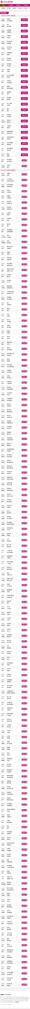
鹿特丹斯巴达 (10, 246)
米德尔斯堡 (9, 82)
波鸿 (8, 659)
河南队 (8, 670)
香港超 (3, 541)
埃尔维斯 (9, 64)
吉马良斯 (9, 905)
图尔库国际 (9, 935)
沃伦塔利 (9, 980)
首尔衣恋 (9, 640)
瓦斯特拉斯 (9, 758)
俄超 (2, 138)
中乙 (2, 546)
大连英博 (9, 771)
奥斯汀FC (9, 443)
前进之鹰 (9, 601)
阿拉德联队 (9, 159)
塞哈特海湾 (9, 286)
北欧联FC (9, 816)
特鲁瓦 (8, 331)
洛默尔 (8, 871)
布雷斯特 (9, 304)
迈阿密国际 (9, 426)
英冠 (2, 60)
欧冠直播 (3, 8)
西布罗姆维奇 (10, 663)
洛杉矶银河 (9, 400)
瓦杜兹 (8, 754)
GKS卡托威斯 (10, 972)
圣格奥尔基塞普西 (11, 809)
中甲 (2, 653)
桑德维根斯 (9, 957)
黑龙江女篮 (9, 580)
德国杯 (3, 20)
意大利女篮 (9, 47)
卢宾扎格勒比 (10, 794)
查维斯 (8, 584)
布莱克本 (9, 80)
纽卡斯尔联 (9, 983)
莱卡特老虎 (9, 518)
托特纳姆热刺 (10, 231)
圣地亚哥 (9, 488)
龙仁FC (8, 631)
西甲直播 (9, 8)
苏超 (2, 254)
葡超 (2, 127)
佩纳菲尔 (9, 798)
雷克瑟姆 (9, 114)
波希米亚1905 (10, 293)
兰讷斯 (8, 732)
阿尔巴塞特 (9, 263)
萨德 (8, 235)
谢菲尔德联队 (10, 88)
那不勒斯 (9, 327)
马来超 (3, 574)
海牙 (8, 603)
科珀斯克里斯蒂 (10, 449)
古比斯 (8, 736)
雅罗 (8, 109)
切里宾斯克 (9, 805)
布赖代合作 (9, 209)
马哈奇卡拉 (9, 921)
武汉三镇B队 (10, 685)
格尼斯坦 (9, 766)
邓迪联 (8, 252)
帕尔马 (8, 319)
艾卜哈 (8, 282)
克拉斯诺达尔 (10, 923)
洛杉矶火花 (9, 466)
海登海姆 (9, 648)
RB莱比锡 (9, 192)
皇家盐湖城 (9, 411)
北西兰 (8, 591)
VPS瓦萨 (9, 65)
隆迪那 (8, 361)
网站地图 (17, 1002)
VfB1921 (9, 837)
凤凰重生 (9, 507)
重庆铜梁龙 (9, 770)
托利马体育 (9, 364)
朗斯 (8, 154)
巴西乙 (3, 361)
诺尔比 (8, 955)
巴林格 (8, 848)
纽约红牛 (9, 415)
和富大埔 (9, 541)
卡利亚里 (9, 321)
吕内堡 (8, 19)
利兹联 (8, 105)
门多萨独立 (9, 383)
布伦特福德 (9, 229)
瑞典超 (3, 743)
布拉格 (8, 815)
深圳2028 (9, 567)
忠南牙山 (9, 629)
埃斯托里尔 (9, 257)
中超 (2, 670)
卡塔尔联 (3, 237)
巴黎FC (8, 332)
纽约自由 (9, 387)
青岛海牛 (9, 726)
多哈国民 (9, 237)
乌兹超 (3, 889)
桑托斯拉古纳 (10, 462)
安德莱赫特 (9, 679)
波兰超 (3, 794)
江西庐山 (9, 558)
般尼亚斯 (9, 882)
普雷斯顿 (9, 92)
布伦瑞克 (9, 854)
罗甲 (2, 161)
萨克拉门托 (9, 505)
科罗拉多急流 (10, 490)
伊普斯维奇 (9, 52)
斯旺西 (8, 86)
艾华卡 (8, 344)
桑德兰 (8, 54)
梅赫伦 (8, 214)
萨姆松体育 (9, 203)
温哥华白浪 (9, 471)
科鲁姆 (8, 196)
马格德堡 (9, 850)
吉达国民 (9, 280)
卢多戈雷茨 (9, 179)
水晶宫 (8, 71)
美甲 (2, 451)
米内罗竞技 (9, 372)
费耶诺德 (9, 929)
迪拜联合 (9, 884)
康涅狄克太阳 (10, 468)
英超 (2, 54)
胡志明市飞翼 (10, 788)
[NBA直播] (6, 3)
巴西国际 (9, 370)
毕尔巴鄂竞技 (10, 142)
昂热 (8, 826)
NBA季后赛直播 (8, 994)
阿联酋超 (3, 242)
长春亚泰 (9, 674)
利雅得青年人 (10, 287)
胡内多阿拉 (9, 161)
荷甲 (2, 133)
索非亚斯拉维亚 (10, 181)
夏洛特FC (9, 404)
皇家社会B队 (10, 265)
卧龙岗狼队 (9, 522)
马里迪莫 (9, 125)
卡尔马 (8, 760)
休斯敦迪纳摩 (10, 439)
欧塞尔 (8, 155)
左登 (8, 646)
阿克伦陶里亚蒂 (10, 595)
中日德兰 (9, 730)
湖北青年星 (9, 569)
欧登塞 (8, 749)
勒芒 (8, 302)
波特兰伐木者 (10, 496)
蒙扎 (8, 226)
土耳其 (8, 165)
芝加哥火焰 (9, 417)
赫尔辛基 (9, 764)
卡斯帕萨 (9, 197)
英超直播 (14, 8)
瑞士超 (3, 175)
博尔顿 (8, 77)
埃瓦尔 (8, 944)
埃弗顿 (8, 69)
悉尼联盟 (9, 516)
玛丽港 (8, 738)
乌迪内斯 (9, 218)
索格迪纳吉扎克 (10, 890)
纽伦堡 (8, 37)
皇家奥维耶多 (10, 148)
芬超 (2, 65)
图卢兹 (8, 308)
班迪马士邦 (9, 876)
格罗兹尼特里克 (10, 137)
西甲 (2, 144)
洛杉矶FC (9, 494)
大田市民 (9, 618)
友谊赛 (3, 48)
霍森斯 (8, 893)
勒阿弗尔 (9, 966)
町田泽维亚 (9, 634)
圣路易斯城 (9, 438)
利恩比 (8, 895)
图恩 (8, 938)
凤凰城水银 (9, 477)
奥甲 (2, 951)
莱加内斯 (9, 150)
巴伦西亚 (9, 274)
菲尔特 (8, 657)
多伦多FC (9, 428)
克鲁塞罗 (9, 432)
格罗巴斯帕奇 (10, 184)
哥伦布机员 (9, 456)
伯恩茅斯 (9, 833)
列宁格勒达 (9, 803)
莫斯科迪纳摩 (10, 775)
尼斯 (8, 314)
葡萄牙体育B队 (10, 800)
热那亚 (8, 325)
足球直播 (25, 5)
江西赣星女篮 (10, 691)
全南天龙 (9, 612)
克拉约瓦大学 (10, 978)
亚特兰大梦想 (10, 479)
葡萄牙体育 (9, 342)
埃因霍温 (9, 781)
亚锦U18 (3, 122)
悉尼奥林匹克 (10, 528)
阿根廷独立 (9, 381)
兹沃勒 (8, 338)
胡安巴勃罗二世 (10, 353)
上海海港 (9, 725)
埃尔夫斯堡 (9, 743)
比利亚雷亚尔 (10, 963)
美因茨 (8, 839)
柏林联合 (9, 856)
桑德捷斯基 (9, 589)
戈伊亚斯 (9, 377)
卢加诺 (8, 899)
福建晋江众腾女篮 (11, 693)
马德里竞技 (9, 961)
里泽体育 (9, 201)
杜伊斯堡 (9, 30)
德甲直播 (25, 8)
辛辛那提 (9, 421)
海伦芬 (8, 336)
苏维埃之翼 (9, 597)
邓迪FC (8, 254)
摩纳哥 (8, 968)
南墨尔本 (9, 533)
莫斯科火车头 (10, 271)
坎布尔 (8, 927)
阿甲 (2, 383)
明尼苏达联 (9, 484)
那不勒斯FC (9, 501)
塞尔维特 (9, 940)
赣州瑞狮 (9, 687)
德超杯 (3, 299)
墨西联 (3, 394)
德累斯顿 (9, 845)
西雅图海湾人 (10, 423)
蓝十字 (8, 511)
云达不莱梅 (9, 20)
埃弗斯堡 (9, 32)
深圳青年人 (9, 651)
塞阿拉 (8, 359)
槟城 (8, 573)
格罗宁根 (9, 783)
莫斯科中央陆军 (10, 269)
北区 (8, 539)
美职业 (3, 400)
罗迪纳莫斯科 (10, 777)
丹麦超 (3, 591)
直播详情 (24, 19)
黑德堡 (8, 535)
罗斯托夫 (9, 139)
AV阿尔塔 (9, 499)
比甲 (2, 214)
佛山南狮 (9, 676)
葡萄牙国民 (9, 906)
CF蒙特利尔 (9, 398)
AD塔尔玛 (9, 355)
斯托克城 (9, 60)
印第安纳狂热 (10, 389)
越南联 (3, 788)
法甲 (2, 155)
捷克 (8, 167)
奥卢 (8, 110)
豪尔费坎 (9, 242)
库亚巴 (8, 376)
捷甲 (2, 293)
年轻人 (8, 753)
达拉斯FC (9, 473)
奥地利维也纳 (10, 950)
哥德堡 (8, 741)
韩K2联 (3, 614)
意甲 (2, 220)
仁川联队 (9, 608)
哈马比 (8, 910)
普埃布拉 (9, 460)
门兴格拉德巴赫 (10, 867)
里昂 (8, 310)
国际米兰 (9, 224)
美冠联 (3, 507)
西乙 (2, 150)
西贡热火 (9, 786)
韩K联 (2, 608)
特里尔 (8, 190)
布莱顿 (8, 820)
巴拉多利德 (9, 946)
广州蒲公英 (9, 550)
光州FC (8, 606)
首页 (4, 5)
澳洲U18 (9, 120)
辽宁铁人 (9, 668)
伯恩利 (8, 664)
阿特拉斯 (9, 513)
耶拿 (8, 860)
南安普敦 (9, 58)
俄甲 (2, 805)
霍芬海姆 (9, 26)
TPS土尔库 (9, 933)
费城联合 (9, 445)
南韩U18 (9, 122)
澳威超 (3, 518)
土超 (2, 197)
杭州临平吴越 (10, 561)
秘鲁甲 (3, 355)
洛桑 (8, 175)
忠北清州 (9, 623)
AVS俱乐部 (9, 586)
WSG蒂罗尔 (9, 951)
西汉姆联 (9, 97)
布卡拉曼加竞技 (10, 366)
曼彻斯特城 (9, 831)
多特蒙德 (9, 297)
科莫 (8, 220)
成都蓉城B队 (10, 556)
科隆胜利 (9, 35)
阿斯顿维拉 (9, 822)
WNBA (2, 389)
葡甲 (2, 586)
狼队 (8, 94)
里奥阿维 (9, 259)
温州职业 (9, 546)
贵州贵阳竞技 (10, 552)
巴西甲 (3, 372)
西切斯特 (9, 451)
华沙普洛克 (9, 974)
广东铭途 (9, 563)
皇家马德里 (9, 349)
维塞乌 (8, 127)
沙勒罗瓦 (9, 212)
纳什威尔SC (9, 454)
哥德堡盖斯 (9, 912)
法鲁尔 (8, 811)
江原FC (8, 619)
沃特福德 (9, 116)
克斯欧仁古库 (10, 878)
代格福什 (9, 918)
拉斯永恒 (9, 207)
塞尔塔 (8, 276)
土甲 (2, 878)
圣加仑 (8, 901)
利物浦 (8, 985)
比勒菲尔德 (9, 186)
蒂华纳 (8, 394)
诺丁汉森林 (9, 103)
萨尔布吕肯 (9, 41)
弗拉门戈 (9, 434)
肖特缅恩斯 (9, 865)
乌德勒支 (9, 248)
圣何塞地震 (9, 483)
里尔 (8, 828)
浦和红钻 (9, 636)
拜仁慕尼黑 (9, 299)
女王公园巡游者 (10, 75)
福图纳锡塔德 (10, 131)
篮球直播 (18, 5)
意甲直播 (20, 8)
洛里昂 (8, 316)
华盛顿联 (9, 406)
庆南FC (8, 625)
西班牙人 (9, 348)
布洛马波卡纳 (10, 916)
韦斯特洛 (9, 873)
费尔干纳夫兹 (10, 888)
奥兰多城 (9, 409)
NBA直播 (11, 5)
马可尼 (8, 529)
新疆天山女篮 (10, 578)
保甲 (2, 180)
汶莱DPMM (9, 574)
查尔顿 (8, 99)
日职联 (3, 636)
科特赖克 (9, 681)
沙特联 (3, 209)
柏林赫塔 (9, 43)
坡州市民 (9, 642)
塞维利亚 (9, 144)
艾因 (8, 241)
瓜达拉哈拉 (9, 393)
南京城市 (9, 653)
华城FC (8, 614)
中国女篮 (9, 49)
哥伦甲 (3, 366)
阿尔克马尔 (9, 133)
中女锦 (3, 580)
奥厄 (8, 24)
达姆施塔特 (9, 861)
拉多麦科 (9, 792)
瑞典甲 (3, 816)
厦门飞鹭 (9, 544)
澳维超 (3, 535)
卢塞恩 (8, 173)
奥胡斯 (8, 747)
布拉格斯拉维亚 (10, 291)
